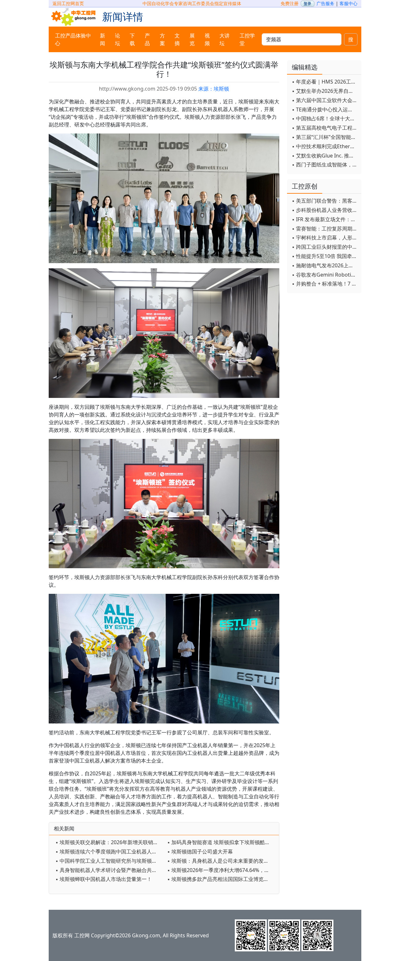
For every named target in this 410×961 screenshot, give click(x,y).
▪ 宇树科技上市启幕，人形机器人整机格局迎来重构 (325, 237)
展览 (192, 39)
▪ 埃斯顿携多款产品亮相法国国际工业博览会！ (220, 879)
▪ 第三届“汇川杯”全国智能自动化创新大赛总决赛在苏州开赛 (325, 137)
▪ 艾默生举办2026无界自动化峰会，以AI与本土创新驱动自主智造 (325, 90)
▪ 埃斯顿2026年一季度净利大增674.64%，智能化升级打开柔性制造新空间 (221, 870)
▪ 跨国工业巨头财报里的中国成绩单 (325, 246)
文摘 (177, 39)
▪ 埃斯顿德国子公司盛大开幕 (200, 851)
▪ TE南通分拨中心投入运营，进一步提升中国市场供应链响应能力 (325, 109)
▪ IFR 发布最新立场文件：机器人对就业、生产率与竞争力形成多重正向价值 (325, 219)
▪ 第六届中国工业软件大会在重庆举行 (325, 100)
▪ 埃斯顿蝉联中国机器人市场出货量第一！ (103, 879)
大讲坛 (224, 39)
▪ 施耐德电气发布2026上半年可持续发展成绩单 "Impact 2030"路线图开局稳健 (325, 265)
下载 (132, 39)
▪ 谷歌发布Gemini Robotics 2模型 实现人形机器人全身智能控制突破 (325, 274)
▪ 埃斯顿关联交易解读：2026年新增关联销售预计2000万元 (109, 842)
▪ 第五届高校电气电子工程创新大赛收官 (325, 127)
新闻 (102, 39)
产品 (147, 39)
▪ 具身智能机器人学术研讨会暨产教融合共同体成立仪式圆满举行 (109, 870)
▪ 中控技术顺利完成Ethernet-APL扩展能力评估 (325, 146)
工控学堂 (247, 39)
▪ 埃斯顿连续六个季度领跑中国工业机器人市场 (108, 851)
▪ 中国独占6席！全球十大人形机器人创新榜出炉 (325, 118)
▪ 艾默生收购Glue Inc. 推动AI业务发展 (325, 155)
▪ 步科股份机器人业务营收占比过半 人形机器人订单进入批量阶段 (325, 210)
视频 (207, 39)
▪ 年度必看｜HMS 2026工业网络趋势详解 (325, 81)
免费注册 (290, 3)
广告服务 (325, 3)
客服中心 (348, 3)
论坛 (117, 39)
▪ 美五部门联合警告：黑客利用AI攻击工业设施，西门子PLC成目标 (325, 200)
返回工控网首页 (68, 3)
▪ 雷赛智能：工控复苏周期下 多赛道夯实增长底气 (325, 228)
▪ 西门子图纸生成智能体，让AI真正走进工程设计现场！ (325, 164)
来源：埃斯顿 (213, 88)
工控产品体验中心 (73, 39)
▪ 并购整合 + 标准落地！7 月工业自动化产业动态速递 (325, 283)
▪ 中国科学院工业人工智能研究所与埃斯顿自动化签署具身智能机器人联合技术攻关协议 (109, 860)
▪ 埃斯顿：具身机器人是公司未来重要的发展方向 (221, 860)
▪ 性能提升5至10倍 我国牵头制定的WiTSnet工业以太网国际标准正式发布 (325, 256)
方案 (162, 39)
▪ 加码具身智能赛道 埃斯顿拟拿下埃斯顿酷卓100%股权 (221, 842)
